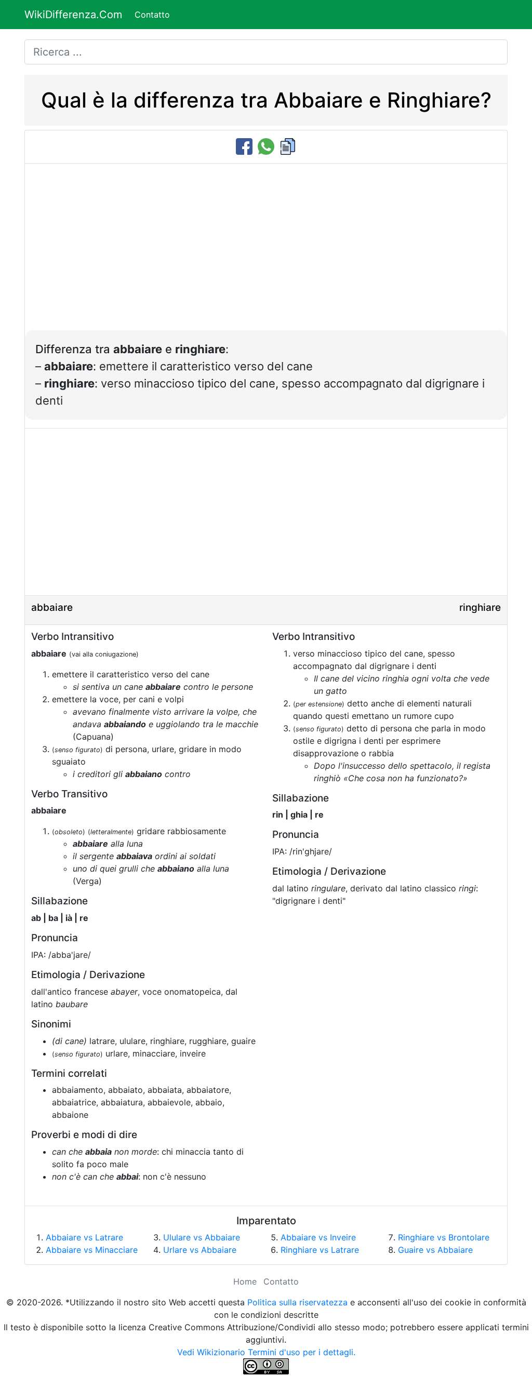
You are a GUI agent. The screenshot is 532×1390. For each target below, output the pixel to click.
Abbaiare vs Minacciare (92, 1250)
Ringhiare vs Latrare (320, 1250)
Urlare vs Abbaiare (199, 1250)
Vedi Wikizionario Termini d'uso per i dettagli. (266, 1352)
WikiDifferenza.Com (73, 14)
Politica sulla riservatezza (297, 1302)
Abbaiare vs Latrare (84, 1237)
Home (245, 1281)
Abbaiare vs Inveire (318, 1237)
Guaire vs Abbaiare (435, 1250)
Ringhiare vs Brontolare (443, 1237)
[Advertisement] (266, 252)
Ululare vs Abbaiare (201, 1237)
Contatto (152, 14)
